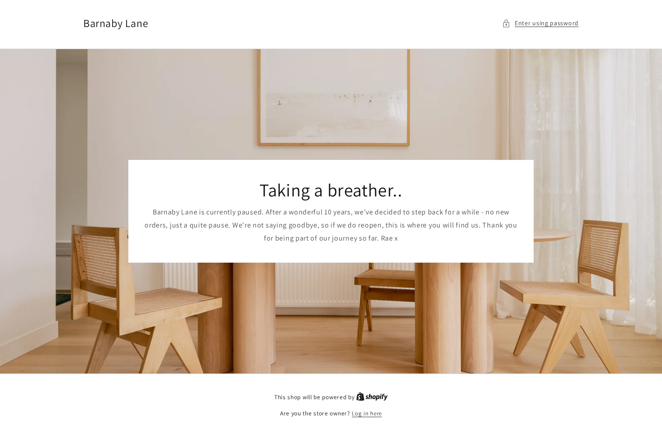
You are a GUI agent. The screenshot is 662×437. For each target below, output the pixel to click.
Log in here (367, 413)
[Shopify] (372, 397)
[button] (540, 23)
